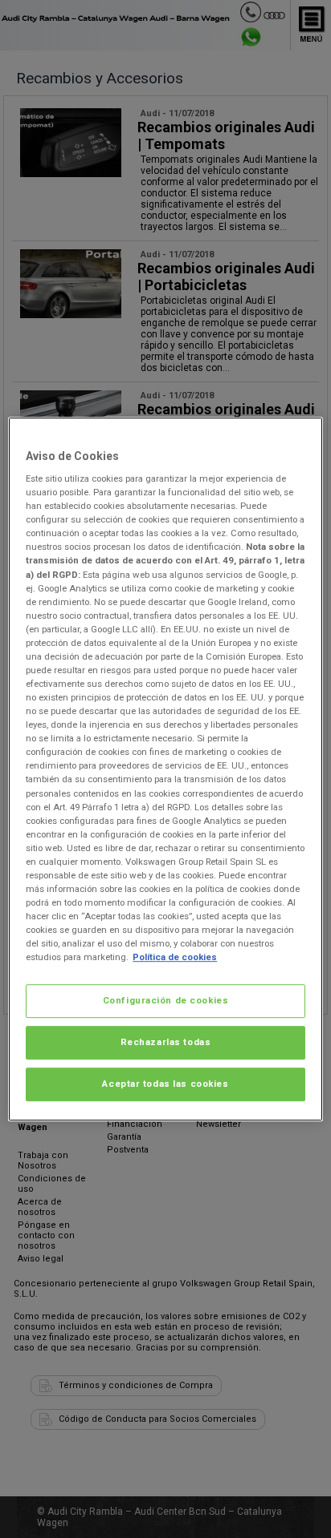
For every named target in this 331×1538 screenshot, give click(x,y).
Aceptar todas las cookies (165, 1083)
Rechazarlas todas (166, 1042)
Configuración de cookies (166, 1001)
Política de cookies (175, 957)
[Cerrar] (300, 436)
